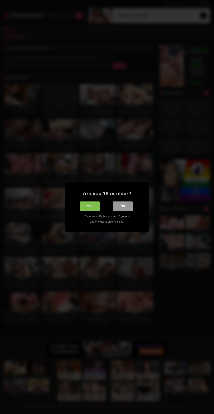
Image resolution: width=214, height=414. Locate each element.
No (123, 206)
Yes (90, 206)
